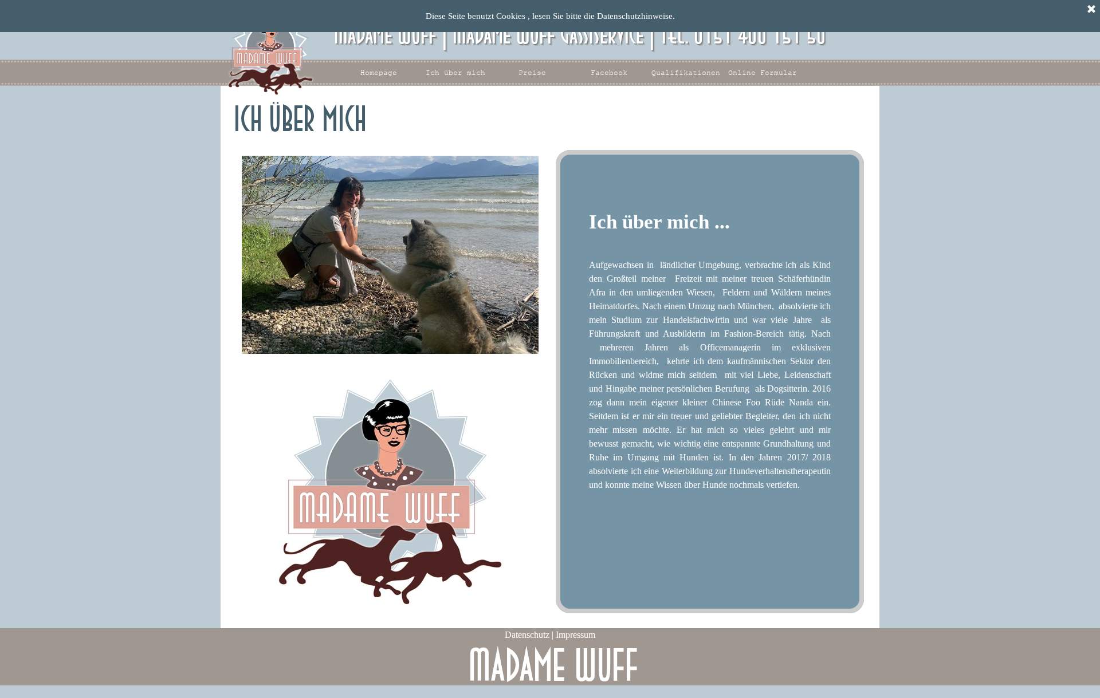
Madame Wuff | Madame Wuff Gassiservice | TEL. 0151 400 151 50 (580, 34)
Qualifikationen (685, 72)
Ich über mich (455, 72)
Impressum (575, 635)
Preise (532, 72)
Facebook (609, 72)
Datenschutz (528, 635)
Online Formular (762, 72)
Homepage (378, 72)
